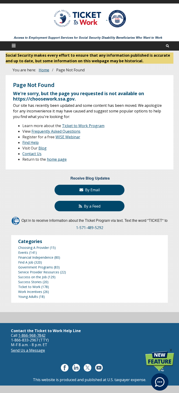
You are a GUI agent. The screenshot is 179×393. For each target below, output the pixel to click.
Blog (42, 148)
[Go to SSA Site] (117, 18)
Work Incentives (30, 291)
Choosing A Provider (33, 247)
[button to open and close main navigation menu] (14, 46)
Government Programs (35, 267)
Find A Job (25, 262)
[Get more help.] (160, 379)
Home (44, 70)
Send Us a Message (28, 350)
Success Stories (30, 282)
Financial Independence (35, 257)
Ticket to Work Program (83, 125)
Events (23, 252)
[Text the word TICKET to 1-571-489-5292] (16, 220)
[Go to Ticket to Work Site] (77, 18)
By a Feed (91, 206)
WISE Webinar (67, 136)
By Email (91, 189)
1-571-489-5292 (89, 227)
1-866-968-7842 (31, 335)
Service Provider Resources (38, 272)
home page (57, 159)
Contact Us (31, 153)
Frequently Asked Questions (55, 131)
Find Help (30, 142)
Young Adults (28, 296)
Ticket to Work (29, 287)
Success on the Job (32, 277)
